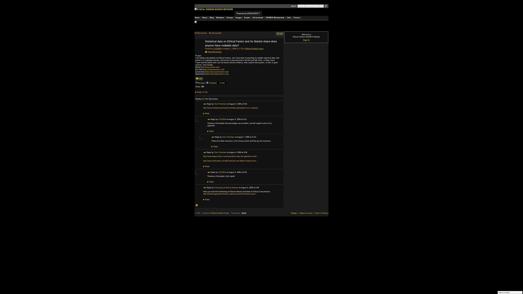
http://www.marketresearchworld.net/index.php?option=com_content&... (231, 108)
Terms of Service (321, 213)
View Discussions (215, 52)
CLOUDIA (217, 49)
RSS (197, 205)
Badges (294, 213)
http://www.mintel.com (210, 67)
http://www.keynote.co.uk (214, 69)
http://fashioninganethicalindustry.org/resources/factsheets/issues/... (230, 194)
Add (281, 34)
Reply (206, 113)
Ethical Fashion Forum (220, 213)
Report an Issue (306, 213)
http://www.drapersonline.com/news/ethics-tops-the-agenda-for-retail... (230, 156)
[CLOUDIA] (199, 47)
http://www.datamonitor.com (217, 74)
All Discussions (201, 33)
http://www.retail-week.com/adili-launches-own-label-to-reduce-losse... (230, 161)
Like (200, 79)
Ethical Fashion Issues (254, 49)
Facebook (213, 83)
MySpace (202, 83)
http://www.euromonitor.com (217, 72)
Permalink (204, 104)
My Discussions (215, 33)
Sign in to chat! (504, 292)
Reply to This (201, 92)
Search (326, 6)
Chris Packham (220, 104)
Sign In (293, 6)
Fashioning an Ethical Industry (226, 188)
